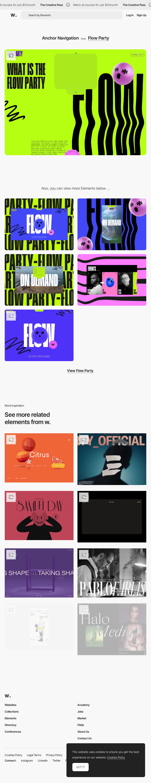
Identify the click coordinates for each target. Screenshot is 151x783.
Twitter (56, 760)
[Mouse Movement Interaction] (39, 335)
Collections (12, 711)
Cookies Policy (13, 755)
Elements (10, 718)
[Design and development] (111, 459)
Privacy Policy (54, 755)
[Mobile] (111, 224)
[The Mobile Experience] (39, 626)
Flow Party (98, 38)
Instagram (27, 760)
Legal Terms (34, 755)
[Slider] (111, 280)
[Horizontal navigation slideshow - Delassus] (39, 457)
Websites (10, 704)
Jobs (80, 711)
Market (81, 718)
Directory (11, 725)
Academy (83, 704)
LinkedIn (43, 760)
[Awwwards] (14, 15)
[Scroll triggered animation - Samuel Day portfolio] (39, 515)
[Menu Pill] (39, 280)
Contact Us (84, 738)
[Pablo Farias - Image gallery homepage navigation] (111, 573)
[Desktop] (39, 224)
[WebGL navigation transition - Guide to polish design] (39, 573)
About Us (83, 731)
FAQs (80, 725)
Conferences (13, 731)
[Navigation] (111, 517)
